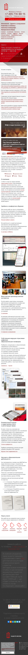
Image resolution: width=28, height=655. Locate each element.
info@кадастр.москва (19, 16)
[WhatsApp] (15, 622)
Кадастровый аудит (16, 35)
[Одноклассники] (11, 622)
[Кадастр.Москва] (14, 6)
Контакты (17, 31)
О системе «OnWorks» (7, 231)
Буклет (10, 365)
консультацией (16, 198)
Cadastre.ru (4, 365)
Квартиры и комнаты (8, 25)
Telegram (8, 176)
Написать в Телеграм (15, 11)
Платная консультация (15, 19)
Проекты (3, 33)
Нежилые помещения (8, 27)
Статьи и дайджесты (6, 444)
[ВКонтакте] (8, 622)
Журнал (21, 33)
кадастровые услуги (6, 183)
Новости (15, 33)
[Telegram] (19, 622)
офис (23, 558)
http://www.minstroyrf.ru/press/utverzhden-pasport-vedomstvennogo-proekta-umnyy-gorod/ (12, 101)
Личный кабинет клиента (7, 219)
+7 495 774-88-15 (15, 14)
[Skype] (17, 622)
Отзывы (9, 33)
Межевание (5, 23)
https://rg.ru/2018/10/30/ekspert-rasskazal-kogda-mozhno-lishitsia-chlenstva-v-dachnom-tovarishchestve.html (13, 78)
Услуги (23, 31)
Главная (3, 31)
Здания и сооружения (17, 23)
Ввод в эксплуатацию (7, 38)
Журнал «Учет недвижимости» (9, 451)
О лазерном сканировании (8, 331)
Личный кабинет (5, 35)
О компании (10, 31)
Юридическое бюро (8, 29)
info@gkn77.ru (8, 16)
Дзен (20, 176)
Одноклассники (18, 173)
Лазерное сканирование (7, 36)
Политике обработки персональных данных (8, 649)
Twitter (15, 176)
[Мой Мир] (13, 622)
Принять (8, 652)
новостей (9, 156)
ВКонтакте (9, 173)
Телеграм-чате (14, 549)
